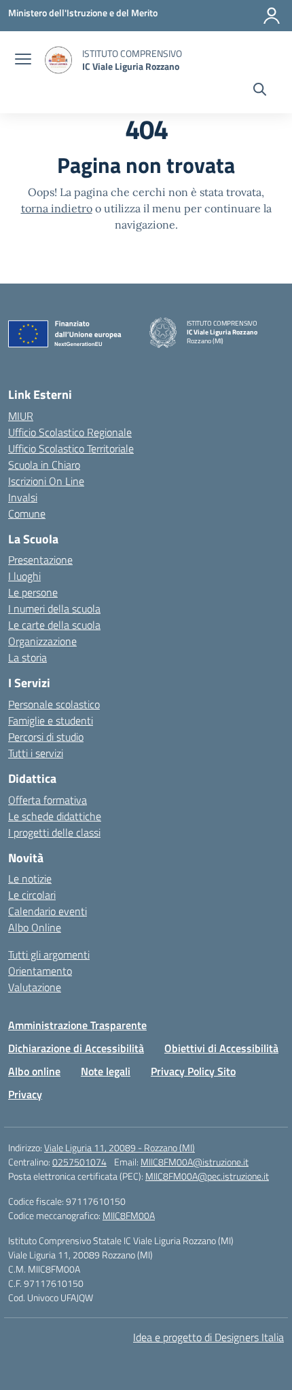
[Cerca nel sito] (259, 91)
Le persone (33, 592)
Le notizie (30, 878)
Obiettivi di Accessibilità (221, 1048)
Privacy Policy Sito (193, 1071)
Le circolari (32, 895)
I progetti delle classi (54, 832)
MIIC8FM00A (129, 1215)
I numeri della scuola (54, 608)
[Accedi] (271, 15)
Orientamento (40, 971)
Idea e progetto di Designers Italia (208, 1337)
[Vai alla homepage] (58, 60)
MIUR (20, 416)
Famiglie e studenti (50, 720)
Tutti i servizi (35, 753)
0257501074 (79, 1162)
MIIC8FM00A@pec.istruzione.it (207, 1176)
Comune (26, 513)
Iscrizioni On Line (46, 481)
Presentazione (40, 560)
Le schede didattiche (54, 816)
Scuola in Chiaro (44, 465)
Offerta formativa (47, 800)
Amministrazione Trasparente (77, 1025)
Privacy (25, 1094)
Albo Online (34, 927)
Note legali (105, 1071)
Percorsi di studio (46, 737)
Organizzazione (42, 641)
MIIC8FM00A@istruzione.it (195, 1162)
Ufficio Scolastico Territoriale (71, 448)
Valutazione (34, 987)
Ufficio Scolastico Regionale (70, 432)
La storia (27, 657)
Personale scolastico (54, 704)
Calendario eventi (47, 911)
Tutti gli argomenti (49, 954)
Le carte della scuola (54, 625)
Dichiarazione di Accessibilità (76, 1048)
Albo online (34, 1071)
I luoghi (24, 576)
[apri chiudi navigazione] (23, 60)
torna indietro (56, 208)
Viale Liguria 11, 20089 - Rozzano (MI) (119, 1147)
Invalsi (22, 497)
